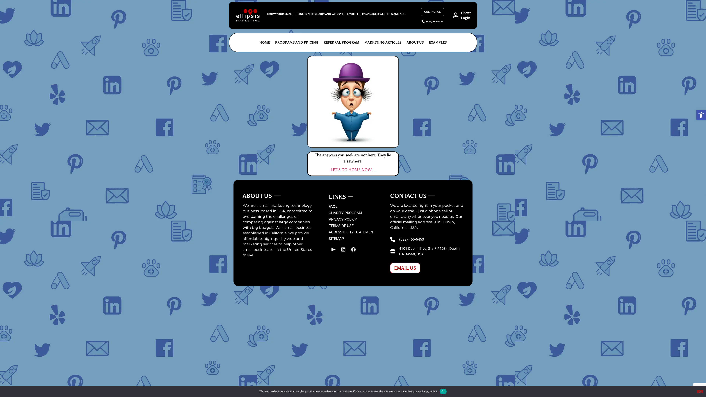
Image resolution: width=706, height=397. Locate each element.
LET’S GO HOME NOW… (353, 169)
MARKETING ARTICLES (383, 42)
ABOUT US (415, 42)
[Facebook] (353, 249)
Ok (443, 391)
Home (264, 42)
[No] (700, 391)
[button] (701, 115)
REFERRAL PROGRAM (341, 42)
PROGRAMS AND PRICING (296, 42)
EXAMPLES (438, 42)
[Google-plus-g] (333, 249)
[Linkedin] (343, 249)
